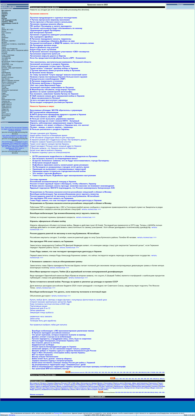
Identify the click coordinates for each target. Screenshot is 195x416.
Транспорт (5, 88)
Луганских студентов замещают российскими (51, 35)
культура (18, 130)
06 (152, 372)
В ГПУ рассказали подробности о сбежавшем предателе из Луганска (64, 156)
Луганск (43, 383)
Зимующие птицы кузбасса (41, 312)
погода (19, 135)
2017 (100, 372)
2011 (118, 372)
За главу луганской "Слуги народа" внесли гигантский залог (58, 75)
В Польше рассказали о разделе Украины (49, 129)
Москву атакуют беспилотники (45, 357)
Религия (4, 53)
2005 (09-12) (156, 378)
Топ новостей (6, 58)
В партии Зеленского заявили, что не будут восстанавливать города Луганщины (70, 161)
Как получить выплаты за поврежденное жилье (54, 158)
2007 (130, 372)
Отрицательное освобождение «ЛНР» (48, 79)
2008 (127, 372)
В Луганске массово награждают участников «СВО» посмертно (59, 52)
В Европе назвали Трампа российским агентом (50, 142)
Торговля (5, 60)
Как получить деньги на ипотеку (46, 343)
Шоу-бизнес (6, 79)
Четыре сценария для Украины (43, 133)
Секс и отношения (8, 83)
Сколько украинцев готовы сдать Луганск (50, 66)
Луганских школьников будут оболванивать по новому (56, 28)
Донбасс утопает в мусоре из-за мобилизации (51, 337)
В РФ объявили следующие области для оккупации (52, 137)
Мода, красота (6, 106)
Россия (4, 142)
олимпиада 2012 (6, 145)
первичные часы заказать (41, 316)
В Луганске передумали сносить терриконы (50, 39)
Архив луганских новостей (77, 372)
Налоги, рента (118, 383)
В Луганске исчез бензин (41, 72)
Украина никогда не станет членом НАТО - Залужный (54, 121)
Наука (4, 47)
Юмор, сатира (6, 66)
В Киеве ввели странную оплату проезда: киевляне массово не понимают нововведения (72, 186)
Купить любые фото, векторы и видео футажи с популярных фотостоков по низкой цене (68, 300)
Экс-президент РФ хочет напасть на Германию (51, 198)
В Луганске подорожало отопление (46, 81)
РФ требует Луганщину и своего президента (51, 26)
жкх (26, 137)
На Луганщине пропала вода (43, 45)
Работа (32, 384)
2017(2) (96, 372)
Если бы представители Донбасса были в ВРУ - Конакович (58, 58)
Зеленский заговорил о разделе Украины (49, 64)
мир (9, 137)
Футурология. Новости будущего (13, 61)
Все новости (6, 10)
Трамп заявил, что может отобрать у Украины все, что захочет (59, 125)
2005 (136, 372)
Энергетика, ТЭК (7, 64)
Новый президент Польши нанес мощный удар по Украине (55, 146)
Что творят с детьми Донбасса (47, 173)
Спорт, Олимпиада (8, 55)
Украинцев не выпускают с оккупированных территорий (59, 169)
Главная (4, 4)
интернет (11, 130)
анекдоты (11, 129)
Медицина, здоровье (8, 41)
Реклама (4, 52)
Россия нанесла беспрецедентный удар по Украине (54, 347)
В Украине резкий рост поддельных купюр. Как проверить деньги (58, 140)
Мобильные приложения (10, 90)
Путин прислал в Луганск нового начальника (51, 22)
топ (2, 129)
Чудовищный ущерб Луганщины (45, 30)
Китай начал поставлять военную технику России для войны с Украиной (63, 363)
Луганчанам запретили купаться (45, 54)
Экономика (5, 63)
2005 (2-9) (162, 378)
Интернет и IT (6, 76)
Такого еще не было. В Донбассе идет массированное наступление (64, 175)
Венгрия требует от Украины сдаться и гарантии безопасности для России (64, 351)
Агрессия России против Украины (16, 127)
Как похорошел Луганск (41, 32)
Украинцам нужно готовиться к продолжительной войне (59, 171)
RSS (3, 118)
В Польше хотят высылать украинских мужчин (52, 119)
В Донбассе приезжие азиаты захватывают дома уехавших (60, 165)
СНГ (69, 383)
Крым (3, 39)
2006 (133, 372)
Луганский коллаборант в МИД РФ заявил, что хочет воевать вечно (62, 43)
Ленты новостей (7, 8)
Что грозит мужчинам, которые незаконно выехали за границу (59, 335)
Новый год (40, 388)
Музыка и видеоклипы (137, 384)
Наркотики (5, 95)
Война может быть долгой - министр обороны (52, 359)
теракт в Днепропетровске (16, 149)
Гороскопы (5, 69)
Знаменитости (6, 107)
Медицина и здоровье (106, 384)
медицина (13, 135)
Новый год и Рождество (10, 48)
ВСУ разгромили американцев (44, 112)
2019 (89, 372)
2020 (86, 372)
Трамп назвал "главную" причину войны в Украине (54, 68)
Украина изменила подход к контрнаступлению (52, 361)
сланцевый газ (19, 142)
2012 (115, 372)
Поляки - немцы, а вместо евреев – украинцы (51, 127)
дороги (22, 137)
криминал (18, 129)
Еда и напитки (6, 33)
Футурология (129, 388)
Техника (4, 91)
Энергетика (140, 388)
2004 (148, 372)
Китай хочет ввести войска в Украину (46, 150)
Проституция (6, 85)
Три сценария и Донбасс (41, 37)
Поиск (4, 112)
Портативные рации (38, 306)
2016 (103, 372)
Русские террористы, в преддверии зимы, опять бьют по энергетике (61, 339)
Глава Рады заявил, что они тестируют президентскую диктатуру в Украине (66, 200)
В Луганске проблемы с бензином (46, 83)
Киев (3, 34)
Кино (3, 98)
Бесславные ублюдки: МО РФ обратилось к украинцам (56, 110)
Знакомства (6, 101)
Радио (4, 93)
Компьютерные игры (8, 99)
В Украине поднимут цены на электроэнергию (50, 152)
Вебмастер (5, 111)
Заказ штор (35, 318)
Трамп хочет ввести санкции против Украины (49, 144)
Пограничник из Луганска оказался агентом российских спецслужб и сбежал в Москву (70, 192)
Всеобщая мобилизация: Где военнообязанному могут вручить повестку (64, 194)
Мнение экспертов (37, 394)
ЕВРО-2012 (23, 146)
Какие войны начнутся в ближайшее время (48, 135)
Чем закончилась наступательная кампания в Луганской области (60, 62)
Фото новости (6, 114)
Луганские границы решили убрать (46, 24)
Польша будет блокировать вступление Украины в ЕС (55, 341)
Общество (5, 109)
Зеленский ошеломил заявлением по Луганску (52, 87)
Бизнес (4, 31)
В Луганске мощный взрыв (45, 163)
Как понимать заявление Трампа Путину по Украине (54, 94)
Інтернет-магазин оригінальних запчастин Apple (51, 302)
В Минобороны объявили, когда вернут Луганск (52, 89)
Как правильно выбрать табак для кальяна (48, 325)
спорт (17, 137)
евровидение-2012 (12, 148)
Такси (4, 71)
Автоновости (85, 383)
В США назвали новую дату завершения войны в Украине (57, 96)
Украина (5, 137)
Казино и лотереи (7, 77)
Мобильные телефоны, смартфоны (13, 44)
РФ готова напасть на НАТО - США (46, 117)
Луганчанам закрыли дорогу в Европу (48, 56)
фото (13, 137)
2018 (92, 372)
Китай (3, 36)
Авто (3, 28)
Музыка (4, 42)
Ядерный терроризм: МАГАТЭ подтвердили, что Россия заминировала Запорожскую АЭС (72, 188)
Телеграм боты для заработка (43, 321)
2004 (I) (156, 392)
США (73, 383)
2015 (106, 372)
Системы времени (38, 179)
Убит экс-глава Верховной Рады (45, 85)
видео (6, 129)
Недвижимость (7, 103)
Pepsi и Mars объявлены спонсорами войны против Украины (58, 353)
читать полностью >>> (91, 209)
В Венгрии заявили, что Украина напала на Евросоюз (53, 148)
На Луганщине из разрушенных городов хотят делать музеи (60, 167)
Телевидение (6, 56)
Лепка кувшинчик (37, 310)
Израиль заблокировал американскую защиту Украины (56, 123)
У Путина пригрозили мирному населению (50, 20)
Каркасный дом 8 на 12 (40, 308)
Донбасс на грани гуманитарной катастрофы (51, 92)
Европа (57, 383)
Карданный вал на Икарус (43, 345)
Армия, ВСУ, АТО (7, 29)
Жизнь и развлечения (9, 82)
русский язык (16, 145)
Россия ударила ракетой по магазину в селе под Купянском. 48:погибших (64, 196)
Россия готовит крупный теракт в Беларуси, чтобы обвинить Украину (63, 184)
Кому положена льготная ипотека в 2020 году (50, 304)
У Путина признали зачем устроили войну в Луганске (55, 70)
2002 (163, 372)
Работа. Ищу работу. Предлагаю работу (15, 50)
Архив (4, 117)
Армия (94, 383)
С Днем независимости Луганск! (45, 98)
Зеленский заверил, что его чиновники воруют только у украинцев (61, 349)
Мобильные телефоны (122, 386)
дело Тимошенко (13, 146)
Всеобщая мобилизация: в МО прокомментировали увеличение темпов (63, 331)
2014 (109, 372)
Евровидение (6, 72)
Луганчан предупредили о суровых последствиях (53, 18)
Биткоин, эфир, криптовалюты (12, 68)
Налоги (4, 45)
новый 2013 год (19, 143)
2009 (124, 372)
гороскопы (25, 129)
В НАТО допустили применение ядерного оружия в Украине (58, 114)
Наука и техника (153, 384)
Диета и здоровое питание (10, 80)
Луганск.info (58, 413)
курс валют (6, 135)
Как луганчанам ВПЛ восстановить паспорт (50, 369)
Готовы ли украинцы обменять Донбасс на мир (52, 41)
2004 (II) (152, 392)
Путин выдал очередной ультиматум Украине (51, 102)
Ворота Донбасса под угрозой (44, 47)
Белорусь (10, 142)
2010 (121, 372)
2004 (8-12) (144, 372)
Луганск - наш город (8, 6)
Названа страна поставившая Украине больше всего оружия (58, 77)
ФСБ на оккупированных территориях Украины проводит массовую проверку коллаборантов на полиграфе (78, 367)
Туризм (4, 96)
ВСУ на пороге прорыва (42, 355)
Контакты (12, 415)
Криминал (5, 37)
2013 (112, 372)
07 (150, 372)
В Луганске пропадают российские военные (51, 333)
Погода (4, 87)
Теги (2, 127)
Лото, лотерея (6, 74)
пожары (24, 135)
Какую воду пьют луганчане (43, 49)
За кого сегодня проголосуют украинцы (49, 100)
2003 (160, 372)
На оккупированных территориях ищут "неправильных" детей (59, 365)
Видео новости (7, 104)
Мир (3, 25)
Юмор (147, 388)
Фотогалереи (6, 115)
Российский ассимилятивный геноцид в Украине (53, 181)
